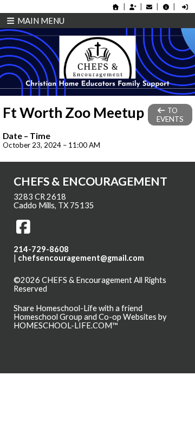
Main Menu (40, 20)
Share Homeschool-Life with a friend (78, 308)
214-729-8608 (41, 249)
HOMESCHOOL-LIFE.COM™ (66, 325)
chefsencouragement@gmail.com (81, 257)
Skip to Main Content (59, 297)
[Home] (116, 6)
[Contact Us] (149, 6)
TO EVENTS (170, 114)
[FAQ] (166, 6)
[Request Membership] (132, 6)
